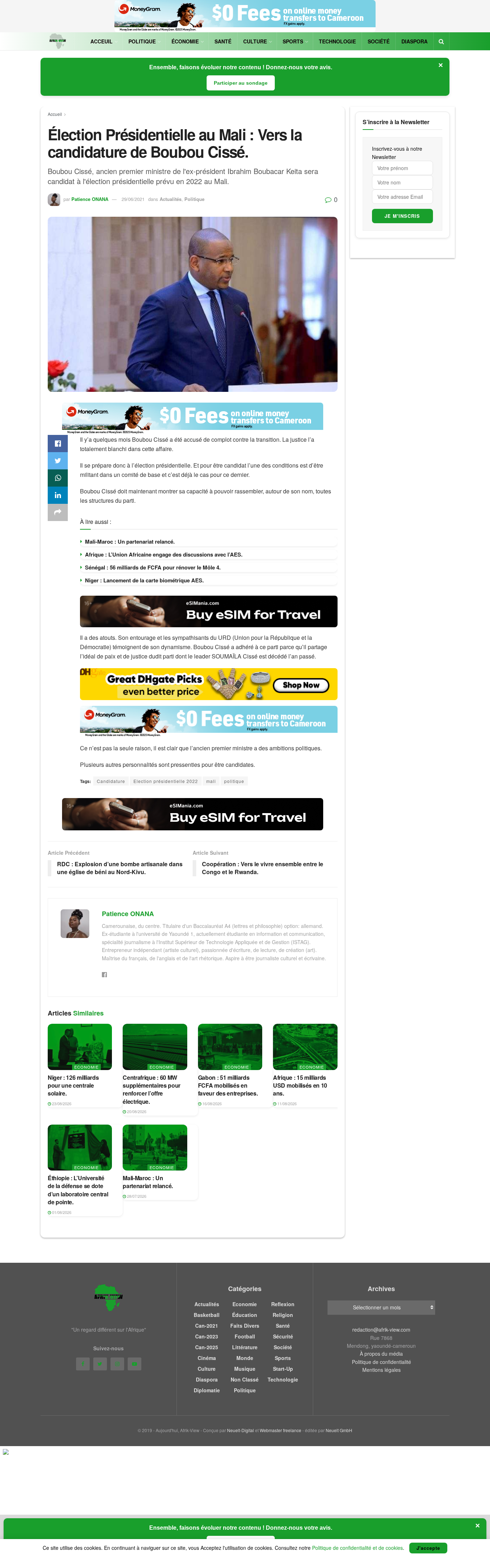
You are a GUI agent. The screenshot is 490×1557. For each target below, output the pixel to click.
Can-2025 (206, 1347)
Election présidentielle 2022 (165, 781)
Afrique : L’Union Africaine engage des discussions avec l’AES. (163, 554)
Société (379, 41)
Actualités (171, 199)
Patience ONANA (89, 199)
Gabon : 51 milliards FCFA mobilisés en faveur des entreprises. (228, 1085)
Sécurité (283, 1336)
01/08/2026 (61, 1212)
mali (211, 781)
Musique (244, 1368)
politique (234, 781)
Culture (255, 41)
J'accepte (428, 1547)
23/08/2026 (61, 1103)
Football (245, 1336)
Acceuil (101, 41)
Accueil (55, 114)
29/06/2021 (133, 199)
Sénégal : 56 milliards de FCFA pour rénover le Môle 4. (153, 567)
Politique (142, 41)
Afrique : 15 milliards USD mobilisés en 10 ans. (300, 1085)
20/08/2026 (136, 1111)
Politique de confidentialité (381, 1361)
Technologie (337, 41)
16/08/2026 (211, 1103)
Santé (223, 41)
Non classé (245, 1379)
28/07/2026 (136, 1196)
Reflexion (283, 1304)
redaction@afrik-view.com (381, 1329)
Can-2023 (206, 1336)
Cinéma (207, 1357)
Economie (86, 1067)
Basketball (207, 1314)
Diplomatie (207, 1390)
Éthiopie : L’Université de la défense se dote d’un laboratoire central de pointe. (78, 1190)
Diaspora (414, 41)
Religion (283, 1314)
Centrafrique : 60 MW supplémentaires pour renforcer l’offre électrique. (151, 1089)
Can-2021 (206, 1325)
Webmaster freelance (280, 1430)
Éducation (244, 1314)
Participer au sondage (241, 83)
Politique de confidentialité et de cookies (357, 1547)
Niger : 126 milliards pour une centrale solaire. (73, 1085)
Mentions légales (381, 1369)
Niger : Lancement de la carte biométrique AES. (144, 580)
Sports (293, 41)
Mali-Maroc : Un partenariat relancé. (130, 541)
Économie (185, 41)
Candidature (111, 781)
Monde (244, 1357)
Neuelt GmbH (339, 1430)
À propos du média (381, 1353)
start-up (283, 1368)
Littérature (245, 1347)
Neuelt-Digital (240, 1430)
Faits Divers (244, 1325)
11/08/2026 (286, 1103)
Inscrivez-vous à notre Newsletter (397, 152)
